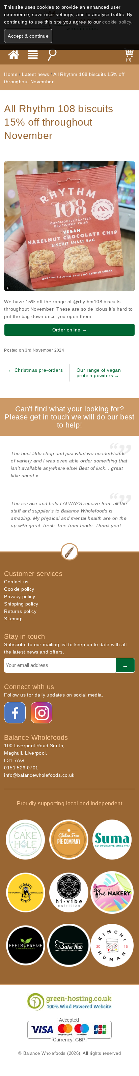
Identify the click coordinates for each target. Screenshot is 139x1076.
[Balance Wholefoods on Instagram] (42, 713)
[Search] (52, 54)
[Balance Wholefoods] (13, 54)
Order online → (69, 329)
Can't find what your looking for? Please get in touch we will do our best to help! (69, 417)
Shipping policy (21, 604)
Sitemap (13, 618)
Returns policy (20, 611)
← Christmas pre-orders (35, 370)
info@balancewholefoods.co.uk (39, 775)
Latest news (36, 74)
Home (11, 74)
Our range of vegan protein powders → (99, 372)
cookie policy (116, 22)
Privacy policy (19, 596)
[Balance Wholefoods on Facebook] (15, 713)
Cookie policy (19, 589)
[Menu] (33, 54)
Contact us (16, 581)
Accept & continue (28, 36)
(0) (128, 59)
